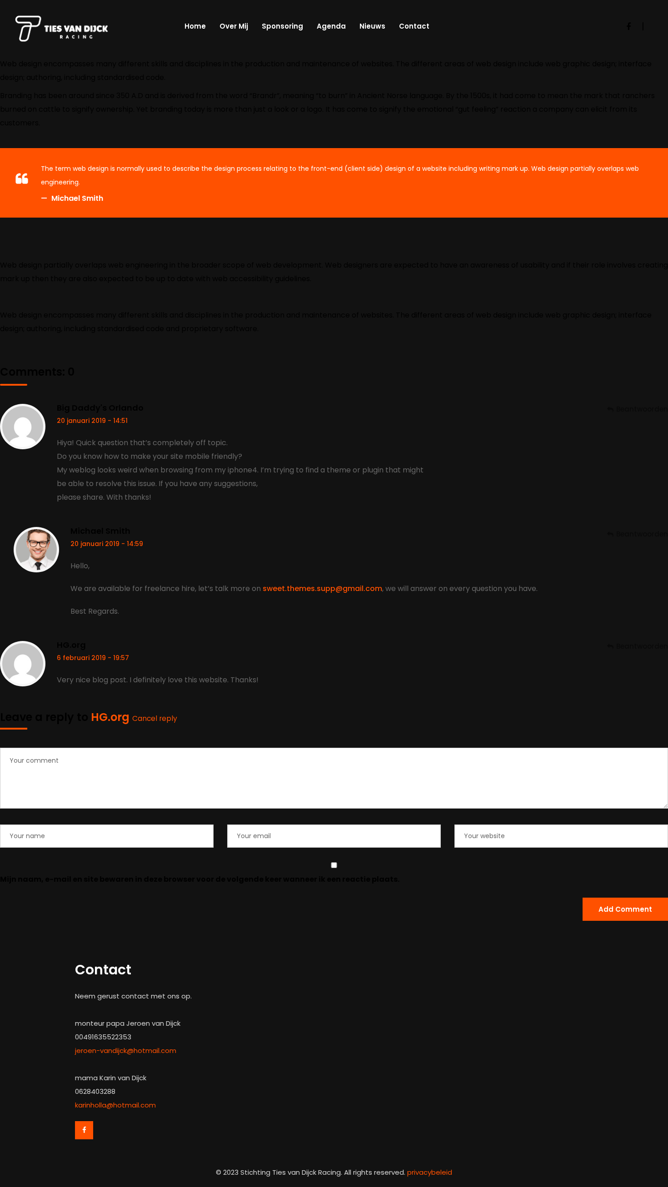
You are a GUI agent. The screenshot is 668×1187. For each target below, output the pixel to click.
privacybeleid (429, 1172)
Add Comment (625, 909)
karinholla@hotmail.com (115, 1105)
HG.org (71, 645)
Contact (414, 26)
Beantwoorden (642, 409)
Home (195, 26)
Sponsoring (282, 26)
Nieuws (372, 26)
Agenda (331, 26)
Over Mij (233, 26)
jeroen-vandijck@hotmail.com (125, 1050)
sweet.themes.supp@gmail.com (322, 588)
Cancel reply (154, 718)
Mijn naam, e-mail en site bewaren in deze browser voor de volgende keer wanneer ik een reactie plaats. (199, 879)
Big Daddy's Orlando (100, 407)
